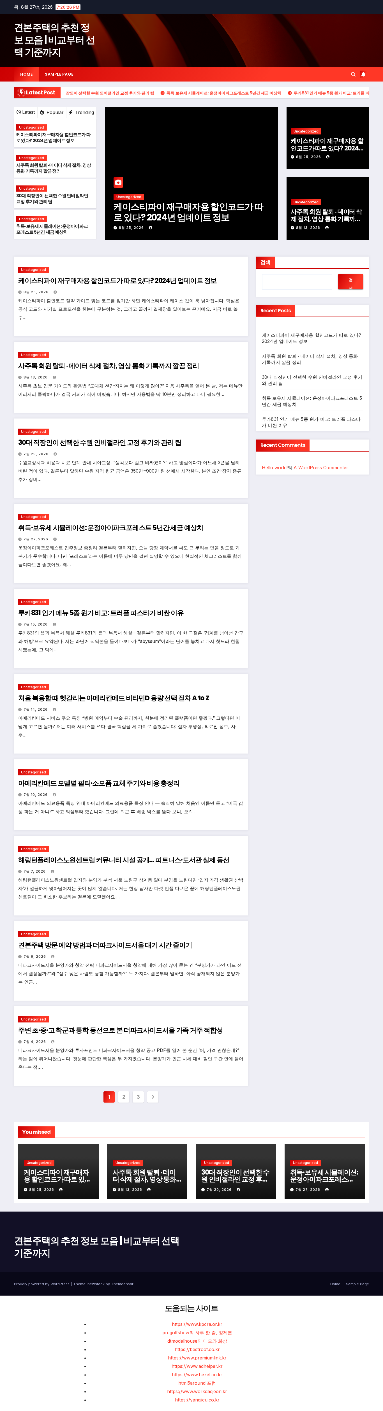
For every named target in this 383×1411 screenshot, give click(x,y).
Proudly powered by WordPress (42, 1284)
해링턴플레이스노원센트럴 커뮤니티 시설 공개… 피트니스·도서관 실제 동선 (123, 859)
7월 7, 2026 (35, 871)
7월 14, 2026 (36, 709)
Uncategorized (31, 127)
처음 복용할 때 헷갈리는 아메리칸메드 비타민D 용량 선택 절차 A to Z (113, 698)
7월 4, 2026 (35, 1042)
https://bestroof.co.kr (197, 1349)
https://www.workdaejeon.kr (197, 1391)
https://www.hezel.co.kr (197, 1374)
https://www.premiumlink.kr (197, 1358)
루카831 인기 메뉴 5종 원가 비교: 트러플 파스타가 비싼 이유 (101, 612)
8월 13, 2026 (308, 228)
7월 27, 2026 (36, 539)
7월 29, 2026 (37, 454)
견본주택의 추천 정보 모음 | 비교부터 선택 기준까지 (54, 40)
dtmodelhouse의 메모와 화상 (197, 1341)
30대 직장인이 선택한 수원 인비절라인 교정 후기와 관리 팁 (52, 198)
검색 (265, 262)
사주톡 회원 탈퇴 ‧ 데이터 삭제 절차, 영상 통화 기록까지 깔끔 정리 (53, 168)
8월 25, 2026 (132, 228)
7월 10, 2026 (36, 794)
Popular (54, 112)
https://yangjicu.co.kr (197, 1400)
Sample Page (59, 74)
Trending (84, 112)
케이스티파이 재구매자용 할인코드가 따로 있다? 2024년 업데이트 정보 (53, 137)
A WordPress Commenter (321, 467)
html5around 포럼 (197, 1383)
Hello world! (275, 467)
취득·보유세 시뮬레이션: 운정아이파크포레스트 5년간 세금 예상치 (52, 229)
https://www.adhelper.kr (197, 1366)
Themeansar (122, 1284)
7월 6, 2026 (35, 956)
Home (26, 74)
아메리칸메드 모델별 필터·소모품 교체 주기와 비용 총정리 (99, 783)
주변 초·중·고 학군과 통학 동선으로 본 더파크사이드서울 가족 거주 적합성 (120, 1030)
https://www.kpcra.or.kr (197, 1324)
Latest (28, 112)
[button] (353, 74)
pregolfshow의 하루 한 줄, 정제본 (197, 1332)
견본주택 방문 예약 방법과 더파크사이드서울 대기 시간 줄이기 (105, 945)
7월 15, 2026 (36, 624)
